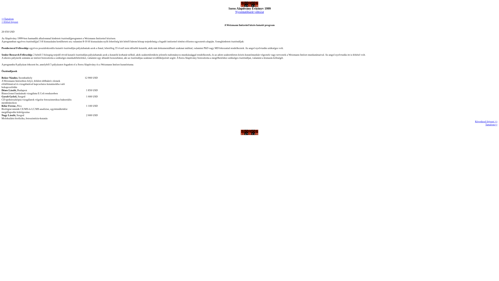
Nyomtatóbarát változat (249, 12)
